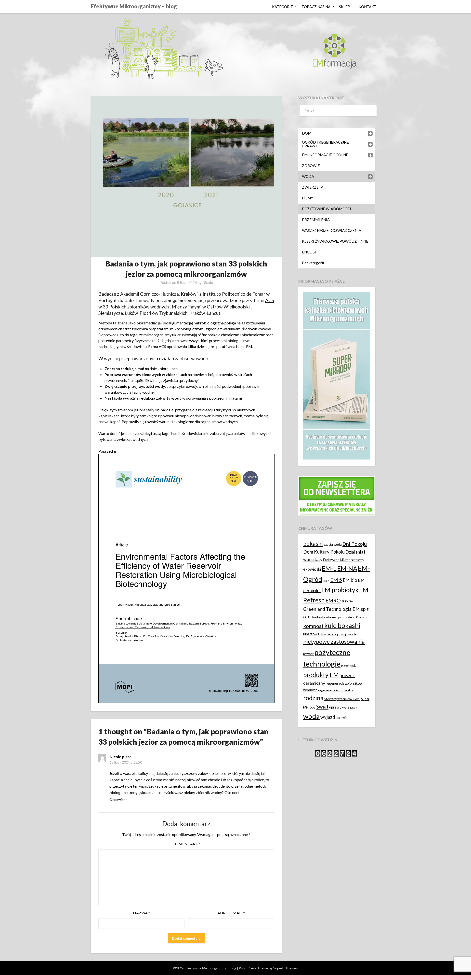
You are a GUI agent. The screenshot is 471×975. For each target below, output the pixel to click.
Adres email (231, 912)
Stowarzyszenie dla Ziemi (342, 699)
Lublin (322, 634)
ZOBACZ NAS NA (315, 6)
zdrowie (341, 718)
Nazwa (141, 912)
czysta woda (333, 544)
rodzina (313, 697)
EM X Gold (348, 601)
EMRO (333, 600)
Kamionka (362, 617)
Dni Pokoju (354, 544)
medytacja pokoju (337, 634)
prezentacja (348, 665)
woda (311, 716)
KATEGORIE (282, 6)
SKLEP (344, 6)
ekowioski (312, 569)
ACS (269, 300)
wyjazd (327, 717)
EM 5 (336, 580)
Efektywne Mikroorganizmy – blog (134, 6)
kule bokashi (342, 625)
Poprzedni (107, 451)
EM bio (350, 580)
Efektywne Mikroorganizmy (343, 559)
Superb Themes (285, 968)
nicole (352, 634)
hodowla (318, 617)
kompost (313, 626)
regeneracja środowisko (335, 690)
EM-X (326, 580)
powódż (308, 654)
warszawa (349, 707)
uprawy (335, 707)
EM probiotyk (339, 589)
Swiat (322, 707)
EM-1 (329, 568)
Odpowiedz (118, 799)
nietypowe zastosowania (334, 641)
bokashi (313, 543)
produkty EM (321, 674)
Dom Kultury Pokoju (324, 552)
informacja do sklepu (340, 617)
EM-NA (347, 568)
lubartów (310, 634)
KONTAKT (367, 6)
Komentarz (186, 843)
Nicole (207, 282)
